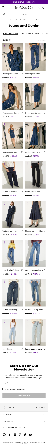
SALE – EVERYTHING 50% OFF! (24, 2)
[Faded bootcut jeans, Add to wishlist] (45, 349)
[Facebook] (9, 434)
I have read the (15, 389)
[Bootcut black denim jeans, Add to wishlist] (45, 191)
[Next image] (18, 56)
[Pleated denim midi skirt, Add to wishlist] (45, 231)
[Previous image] (6, 56)
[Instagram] (4, 434)
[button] (39, 7)
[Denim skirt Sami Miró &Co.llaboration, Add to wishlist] (45, 113)
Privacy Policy (20, 389)
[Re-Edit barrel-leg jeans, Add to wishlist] (22, 309)
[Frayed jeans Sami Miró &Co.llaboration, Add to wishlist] (45, 73)
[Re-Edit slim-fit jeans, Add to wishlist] (22, 270)
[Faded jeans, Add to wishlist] (22, 349)
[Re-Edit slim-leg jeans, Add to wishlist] (45, 309)
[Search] (7, 7)
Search (24, 14)
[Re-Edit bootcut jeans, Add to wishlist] (45, 270)
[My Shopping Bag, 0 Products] (43, 7)
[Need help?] (44, 415)
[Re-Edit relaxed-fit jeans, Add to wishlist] (22, 191)
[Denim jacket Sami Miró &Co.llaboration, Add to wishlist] (22, 73)
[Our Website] (44, 421)
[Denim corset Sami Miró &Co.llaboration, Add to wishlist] (22, 113)
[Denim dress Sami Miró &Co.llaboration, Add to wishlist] (22, 152)
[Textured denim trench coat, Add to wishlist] (22, 231)
